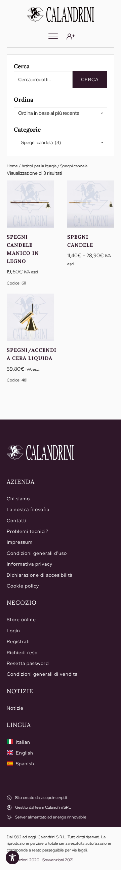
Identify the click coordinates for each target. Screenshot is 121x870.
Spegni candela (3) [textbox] (39, 142)
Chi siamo (18, 499)
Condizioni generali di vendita (42, 674)
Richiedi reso (22, 652)
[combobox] (60, 142)
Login (13, 631)
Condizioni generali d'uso (37, 553)
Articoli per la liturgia (39, 166)
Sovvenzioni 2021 (57, 860)
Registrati (18, 641)
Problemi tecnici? (27, 531)
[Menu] (53, 36)
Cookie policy (23, 586)
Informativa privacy (29, 564)
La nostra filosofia (28, 509)
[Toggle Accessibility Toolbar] (12, 857)
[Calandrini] (60, 14)
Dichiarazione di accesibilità (40, 575)
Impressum (20, 542)
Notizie (15, 708)
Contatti (17, 520)
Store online (21, 619)
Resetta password (28, 663)
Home (12, 166)
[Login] (70, 36)
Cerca (90, 79)
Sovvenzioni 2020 (23, 860)
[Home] (40, 452)
